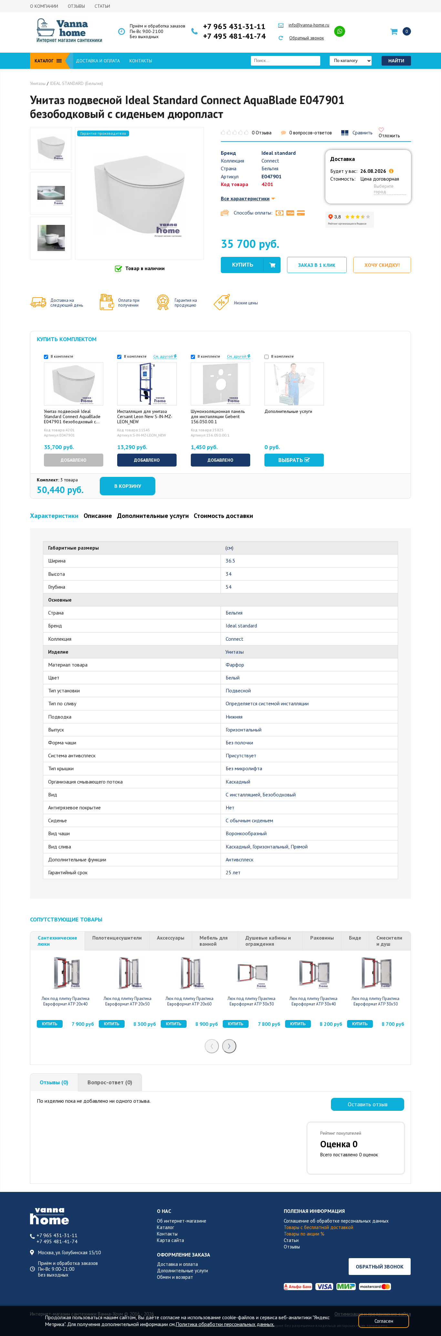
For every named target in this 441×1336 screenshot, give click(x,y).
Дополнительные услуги (182, 1271)
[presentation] (212, 1046)
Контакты (140, 61)
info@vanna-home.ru (309, 25)
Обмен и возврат (175, 1277)
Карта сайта (170, 1240)
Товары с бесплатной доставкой (318, 1227)
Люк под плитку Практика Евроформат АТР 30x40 (313, 1001)
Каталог (165, 1227)
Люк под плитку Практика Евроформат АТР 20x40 (65, 1001)
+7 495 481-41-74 (234, 36)
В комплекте (61, 356)
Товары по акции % (304, 1234)
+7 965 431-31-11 (234, 26)
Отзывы (76, 6)
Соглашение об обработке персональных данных (336, 1221)
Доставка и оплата (98, 61)
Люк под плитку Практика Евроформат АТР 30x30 (251, 1001)
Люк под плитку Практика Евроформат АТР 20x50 (127, 1001)
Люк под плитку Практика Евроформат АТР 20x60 (189, 1001)
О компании (44, 6)
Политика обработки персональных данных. (225, 1324)
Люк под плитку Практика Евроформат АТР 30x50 (375, 1001)
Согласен (383, 1321)
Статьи (102, 6)
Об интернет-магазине (181, 1221)
